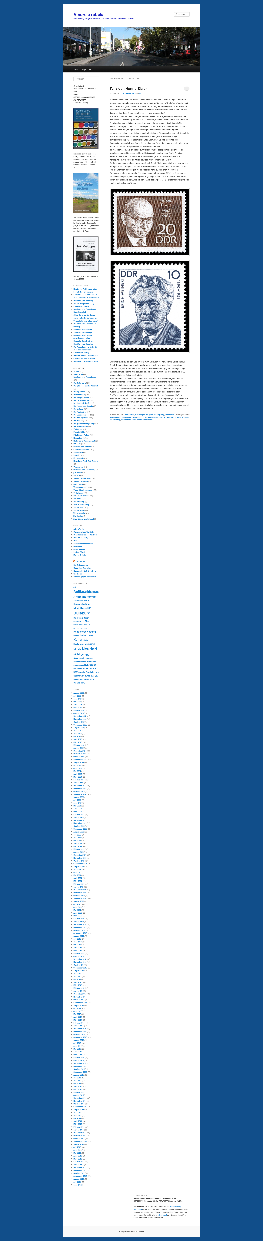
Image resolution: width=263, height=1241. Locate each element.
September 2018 (80, 967)
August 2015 (78, 1075)
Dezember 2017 (79, 993)
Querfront (82, 661)
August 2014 (78, 1109)
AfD (74, 587)
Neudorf (185, 417)
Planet (76, 661)
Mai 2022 (77, 840)
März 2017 (77, 1020)
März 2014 (77, 1124)
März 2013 (77, 1158)
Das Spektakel (79, 391)
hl (140, 93)
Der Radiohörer (79, 412)
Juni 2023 (77, 803)
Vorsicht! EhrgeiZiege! (82, 332)
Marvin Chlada (79, 555)
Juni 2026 (77, 698)
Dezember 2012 (79, 1167)
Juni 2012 (77, 1184)
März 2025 (77, 742)
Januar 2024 (78, 782)
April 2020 (77, 913)
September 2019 (80, 933)
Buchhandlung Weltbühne (84, 532)
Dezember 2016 (79, 1028)
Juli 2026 (77, 696)
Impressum (86, 69)
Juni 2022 (77, 837)
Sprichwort (78, 484)
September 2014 (80, 1106)
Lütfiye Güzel (79, 552)
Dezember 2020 (79, 889)
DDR (87, 600)
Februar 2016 (78, 1057)
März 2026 (77, 707)
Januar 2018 (78, 991)
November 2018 (79, 962)
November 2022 (79, 823)
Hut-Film (77, 443)
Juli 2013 (77, 1147)
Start (76, 69)
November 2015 (79, 1066)
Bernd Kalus (126, 417)
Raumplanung (78, 665)
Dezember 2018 (79, 959)
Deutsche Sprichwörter (83, 341)
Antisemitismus (79, 601)
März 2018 (77, 985)
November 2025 (79, 719)
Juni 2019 (77, 941)
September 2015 (80, 1072)
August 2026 (78, 693)
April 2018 (77, 982)
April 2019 (77, 947)
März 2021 (77, 881)
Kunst (77, 639)
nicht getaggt (81, 654)
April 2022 (77, 843)
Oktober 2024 (79, 756)
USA (87, 679)
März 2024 (77, 777)
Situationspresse (80, 481)
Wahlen (77, 682)
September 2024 (80, 759)
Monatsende (78, 458)
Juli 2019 (77, 939)
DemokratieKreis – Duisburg (85, 534)
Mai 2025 (77, 736)
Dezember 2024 (79, 751)
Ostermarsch (78, 658)
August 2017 (78, 1005)
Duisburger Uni (78, 621)
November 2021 (79, 858)
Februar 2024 (78, 779)
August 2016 (78, 1040)
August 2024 (78, 762)
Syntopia (94, 676)
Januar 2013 (78, 1164)
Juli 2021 (77, 869)
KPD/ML (167, 417)
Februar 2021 (78, 884)
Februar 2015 (78, 1092)
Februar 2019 (78, 953)
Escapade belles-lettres (83, 543)
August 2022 (78, 831)
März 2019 (77, 950)
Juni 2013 (77, 1150)
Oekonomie (78, 466)
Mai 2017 (77, 1014)
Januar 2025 (78, 748)
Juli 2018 (77, 973)
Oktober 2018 (79, 965)
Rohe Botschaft (79, 312)
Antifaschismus (86, 591)
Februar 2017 (78, 1022)
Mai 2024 (77, 771)
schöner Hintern (88, 668)
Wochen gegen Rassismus (84, 576)
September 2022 (80, 829)
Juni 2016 (77, 1046)
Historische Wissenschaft (84, 440)
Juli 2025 (77, 730)
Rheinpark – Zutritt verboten (85, 571)
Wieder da (77, 573)
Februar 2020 (78, 918)
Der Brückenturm (80, 565)
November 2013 (79, 1135)
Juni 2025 (77, 733)
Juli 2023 (77, 800)
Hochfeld (84, 635)
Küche (85, 640)
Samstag (76, 668)
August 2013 (78, 1144)
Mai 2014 (77, 1118)
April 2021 (77, 878)
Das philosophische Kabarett (85, 385)
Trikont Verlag (115, 419)
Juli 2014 (77, 1112)
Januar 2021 (78, 886)
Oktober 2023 (79, 791)
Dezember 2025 (79, 716)
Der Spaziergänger (81, 414)
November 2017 (79, 996)
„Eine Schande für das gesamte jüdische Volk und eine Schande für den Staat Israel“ (85, 318)
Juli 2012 (77, 1182)
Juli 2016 (77, 1043)
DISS (85, 608)
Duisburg (81, 613)
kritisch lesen (79, 549)
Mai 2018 (77, 979)
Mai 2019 (77, 944)
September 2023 (80, 794)
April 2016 (77, 1051)
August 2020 (78, 901)
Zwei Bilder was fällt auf (83, 519)
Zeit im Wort (78, 510)
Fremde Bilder (79, 432)
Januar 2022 (78, 852)
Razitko (76, 475)
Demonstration (81, 604)
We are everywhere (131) (83, 303)
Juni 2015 (77, 1080)
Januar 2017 (78, 1025)
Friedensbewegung (84, 631)
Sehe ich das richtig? (82, 338)
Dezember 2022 (79, 820)
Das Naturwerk (79, 383)
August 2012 (78, 1179)
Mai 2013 (77, 1153)
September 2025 (80, 724)
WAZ (83, 682)
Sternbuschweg (81, 675)
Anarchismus (115, 417)
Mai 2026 (77, 701)
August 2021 (78, 866)
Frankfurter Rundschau (81, 625)
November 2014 (79, 1101)
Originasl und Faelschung (84, 469)
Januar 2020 (78, 921)
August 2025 (78, 727)
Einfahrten (77, 429)
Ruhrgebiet (90, 664)
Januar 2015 (78, 1095)
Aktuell (76, 371)
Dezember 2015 (79, 1063)
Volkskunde (78, 492)
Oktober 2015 (79, 1069)
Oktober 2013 (79, 1138)
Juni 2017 (77, 1011)
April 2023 (77, 808)
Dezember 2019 (79, 924)
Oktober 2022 (79, 826)
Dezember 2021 (79, 855)
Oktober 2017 (79, 999)
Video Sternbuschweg (82, 490)
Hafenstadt (77, 546)
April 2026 (77, 704)
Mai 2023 (77, 805)
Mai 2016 (77, 1048)
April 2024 (77, 774)
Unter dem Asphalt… (82, 568)
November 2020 (79, 892)
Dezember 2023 (79, 785)
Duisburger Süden (81, 618)
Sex (75, 671)
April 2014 (77, 1121)
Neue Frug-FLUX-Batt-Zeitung (85, 461)
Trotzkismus (126, 419)
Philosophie (89, 658)
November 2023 (79, 788)
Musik (179, 417)
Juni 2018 (77, 976)
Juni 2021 (77, 872)
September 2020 (80, 898)
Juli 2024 (77, 765)
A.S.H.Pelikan (79, 529)
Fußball (76, 635)
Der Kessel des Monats (83, 406)
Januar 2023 (78, 817)
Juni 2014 (77, 1115)
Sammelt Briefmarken (82, 329)
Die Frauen (78, 420)
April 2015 (77, 1086)
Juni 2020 (77, 907)
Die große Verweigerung (155, 414)
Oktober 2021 (79, 860)
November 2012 (79, 1170)
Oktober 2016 (79, 1034)
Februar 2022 (78, 849)
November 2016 (79, 1031)
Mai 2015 (77, 1083)
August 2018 (78, 970)
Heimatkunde (79, 438)
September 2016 (80, 1037)
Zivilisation (78, 516)
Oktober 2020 (79, 895)
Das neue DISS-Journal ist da (85, 361)
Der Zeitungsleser (80, 417)
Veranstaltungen (80, 487)
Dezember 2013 (79, 1132)
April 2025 (77, 739)
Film (87, 621)
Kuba (91, 635)
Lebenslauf (169, 414)
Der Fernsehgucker (81, 400)
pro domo (77, 472)
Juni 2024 (77, 768)
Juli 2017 (77, 1008)
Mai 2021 (77, 875)
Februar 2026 (78, 710)
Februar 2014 (78, 1127)
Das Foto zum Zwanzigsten (84, 309)
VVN (92, 679)
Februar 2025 (78, 745)
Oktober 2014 (79, 1103)
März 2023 (77, 811)
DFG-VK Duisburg (80, 537)
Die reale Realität (80, 426)
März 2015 (77, 1089)
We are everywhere (81, 495)
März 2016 (77, 1054)
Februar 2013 (78, 1161)
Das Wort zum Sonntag (83, 300)
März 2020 (77, 915)
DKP (75, 540)
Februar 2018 (78, 988)
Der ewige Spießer (81, 397)
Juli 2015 (77, 1077)
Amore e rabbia (88, 14)
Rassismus (91, 661)
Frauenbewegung (80, 628)
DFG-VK (78, 607)
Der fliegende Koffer (81, 403)
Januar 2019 (78, 956)
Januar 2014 (78, 1129)
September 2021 (80, 863)
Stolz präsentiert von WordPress (131, 1231)
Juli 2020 (77, 904)
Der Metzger (140, 414)
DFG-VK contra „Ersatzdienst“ (86, 355)
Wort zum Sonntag (81, 504)
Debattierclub (129, 414)
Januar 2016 (78, 1060)
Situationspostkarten (82, 478)
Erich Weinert (137, 417)
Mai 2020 (77, 910)
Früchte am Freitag (81, 306)
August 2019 (78, 936)
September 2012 (80, 1176)
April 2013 (77, 1155)
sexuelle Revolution (86, 672)
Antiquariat (78, 374)
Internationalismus (81, 449)
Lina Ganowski (78, 644)
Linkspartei (90, 644)
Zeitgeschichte (79, 513)
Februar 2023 (78, 814)
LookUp (76, 455)
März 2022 (77, 846)
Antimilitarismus (84, 596)
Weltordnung (78, 501)
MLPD (173, 417)
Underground (79, 679)
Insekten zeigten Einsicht (84, 358)
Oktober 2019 (79, 930)
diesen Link (162, 1215)
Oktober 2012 (79, 1173)
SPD (97, 672)
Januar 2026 (78, 713)
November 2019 (79, 927)
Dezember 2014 (79, 1098)
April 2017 (77, 1017)
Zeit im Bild (78, 507)
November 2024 (79, 753)
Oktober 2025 (79, 722)
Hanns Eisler (158, 417)
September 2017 (80, 1002)
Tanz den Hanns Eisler (128, 88)
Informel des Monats (82, 446)
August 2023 (78, 797)
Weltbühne (77, 498)
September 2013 (80, 1141)
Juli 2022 (77, 834)
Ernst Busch (148, 417)
